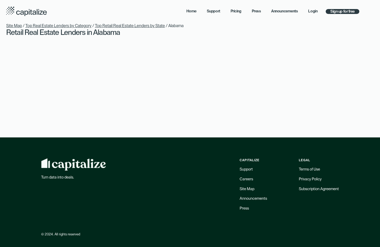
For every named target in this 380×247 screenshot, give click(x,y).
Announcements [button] (284, 11)
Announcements (253, 198)
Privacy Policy (310, 179)
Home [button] (191, 11)
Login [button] (312, 11)
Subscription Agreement (319, 189)
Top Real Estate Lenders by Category (58, 26)
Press (244, 208)
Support (246, 169)
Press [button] (256, 11)
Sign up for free (342, 11)
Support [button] (213, 11)
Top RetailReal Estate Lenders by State (130, 26)
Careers (246, 179)
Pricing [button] (236, 11)
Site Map (14, 26)
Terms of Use (309, 169)
